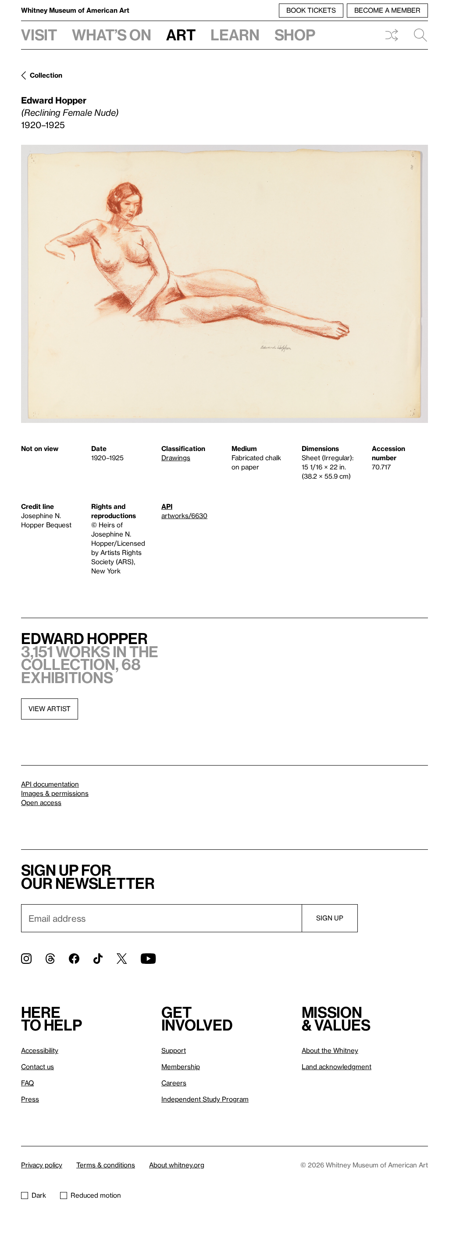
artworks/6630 (184, 515)
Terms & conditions (105, 1165)
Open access (41, 802)
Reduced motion (96, 1195)
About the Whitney (330, 1050)
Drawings (175, 458)
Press (30, 1099)
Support (173, 1050)
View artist (50, 708)
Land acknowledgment (336, 1066)
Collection (46, 75)
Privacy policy (41, 1165)
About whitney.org (176, 1165)
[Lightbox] (224, 284)
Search (417, 35)
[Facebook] (74, 958)
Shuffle (391, 35)
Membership (180, 1066)
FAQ (27, 1083)
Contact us (37, 1066)
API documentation (50, 784)
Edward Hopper (53, 100)
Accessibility (39, 1050)
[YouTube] (148, 958)
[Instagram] (26, 958)
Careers (173, 1083)
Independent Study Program (205, 1099)
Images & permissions (55, 793)
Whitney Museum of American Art (75, 10)
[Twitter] (122, 958)
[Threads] (50, 958)
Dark (39, 1195)
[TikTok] (98, 958)
